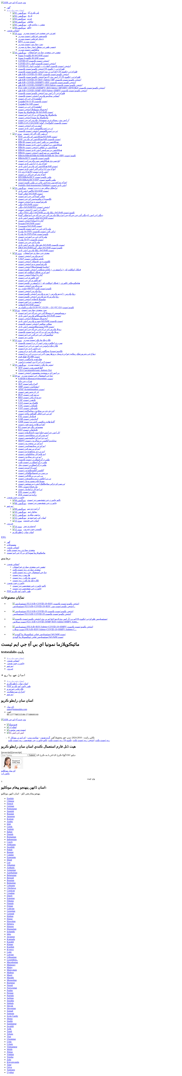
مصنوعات (11, 545)
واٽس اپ (5, 773)
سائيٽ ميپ (32, 737)
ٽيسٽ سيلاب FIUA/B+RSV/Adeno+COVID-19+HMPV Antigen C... (44, 629)
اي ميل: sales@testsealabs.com (17, 708)
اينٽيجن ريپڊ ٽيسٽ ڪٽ (83, 740)
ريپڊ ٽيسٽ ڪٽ (102, 740)
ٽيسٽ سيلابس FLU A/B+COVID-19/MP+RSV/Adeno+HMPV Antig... (45, 621)
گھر (8, 542)
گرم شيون (45, 737)
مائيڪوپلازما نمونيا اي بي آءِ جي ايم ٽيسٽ (26, 553)
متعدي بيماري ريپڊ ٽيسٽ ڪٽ (21, 550)
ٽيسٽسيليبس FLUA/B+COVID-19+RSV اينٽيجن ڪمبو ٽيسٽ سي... (44, 606)
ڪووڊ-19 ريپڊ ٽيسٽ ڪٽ (60, 740)
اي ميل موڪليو (8, 771)
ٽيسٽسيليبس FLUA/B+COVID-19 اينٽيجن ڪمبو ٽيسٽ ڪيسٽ (42, 614)
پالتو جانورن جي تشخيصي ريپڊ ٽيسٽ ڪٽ (27, 740)
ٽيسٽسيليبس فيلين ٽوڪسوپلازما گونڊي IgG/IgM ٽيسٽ (38, 637)
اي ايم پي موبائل (18, 737)
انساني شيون (13, 547)
